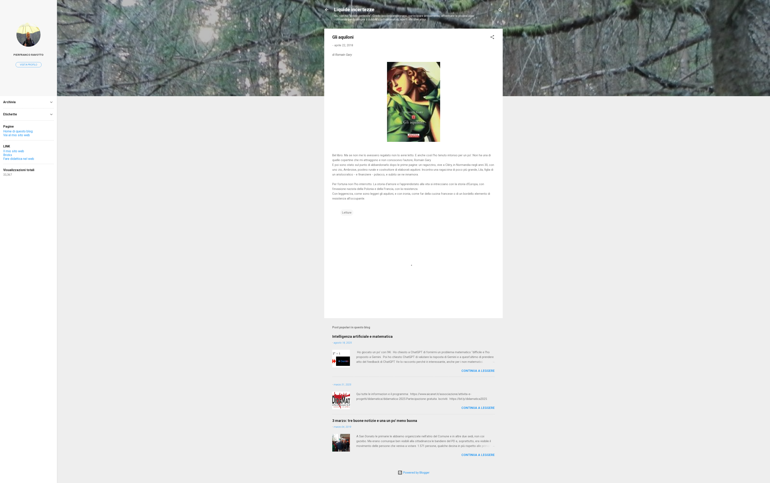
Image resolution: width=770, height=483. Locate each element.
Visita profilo (28, 64)
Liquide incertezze (354, 9)
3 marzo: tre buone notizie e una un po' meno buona (374, 420)
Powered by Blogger (416, 472)
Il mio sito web (13, 151)
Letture (347, 212)
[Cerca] (500, 11)
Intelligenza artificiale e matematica (362, 336)
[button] (492, 38)
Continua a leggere (478, 371)
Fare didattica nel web (18, 159)
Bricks (7, 155)
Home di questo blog (18, 131)
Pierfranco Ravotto (28, 54)
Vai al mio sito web (16, 135)
